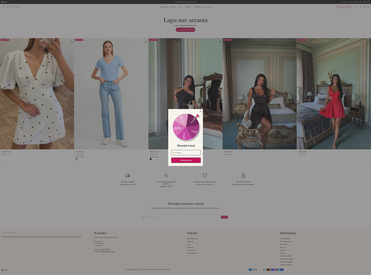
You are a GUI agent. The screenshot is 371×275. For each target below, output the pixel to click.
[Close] (200, 111)
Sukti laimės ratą (185, 160)
